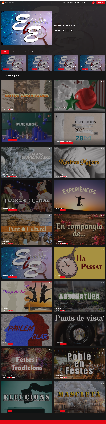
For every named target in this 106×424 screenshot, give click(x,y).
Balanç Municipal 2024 (61, 108)
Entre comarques (7, 108)
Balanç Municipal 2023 (8, 138)
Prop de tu (5, 309)
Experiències (58, 208)
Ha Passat (57, 275)
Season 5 (34, 51)
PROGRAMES (70, 2)
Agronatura (58, 309)
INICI (64, 2)
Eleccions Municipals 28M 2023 (63, 141)
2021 (5, 51)
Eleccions (5, 409)
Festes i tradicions (7, 376)
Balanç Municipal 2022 (8, 175)
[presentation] (105, 64)
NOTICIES (77, 2)
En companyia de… (60, 242)
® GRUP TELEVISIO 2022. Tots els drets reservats (53, 422)
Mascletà (57, 409)
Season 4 (24, 51)
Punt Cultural (5, 242)
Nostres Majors (59, 175)
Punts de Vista (59, 342)
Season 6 (45, 51)
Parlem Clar (5, 342)
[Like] (49, 81)
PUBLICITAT (84, 2)
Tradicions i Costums (8, 208)
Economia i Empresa (7, 275)
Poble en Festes (59, 376)
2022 (14, 51)
